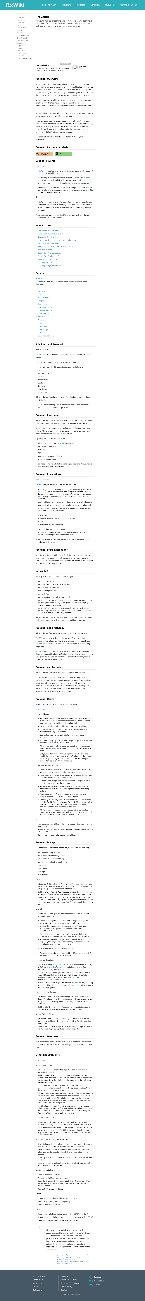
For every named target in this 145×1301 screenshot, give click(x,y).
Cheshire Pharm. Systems (48, 230)
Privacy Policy (66, 1286)
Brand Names (43, 297)
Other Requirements (46, 336)
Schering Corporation (46, 262)
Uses (40, 294)
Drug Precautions (45, 310)
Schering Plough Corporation (49, 266)
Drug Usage (42, 326)
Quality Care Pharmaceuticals (49, 253)
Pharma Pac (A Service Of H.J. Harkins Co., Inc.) (56, 246)
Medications (80, 5)
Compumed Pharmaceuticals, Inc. (51, 234)
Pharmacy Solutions (128, 5)
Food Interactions (45, 313)
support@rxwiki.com (52, 1249)
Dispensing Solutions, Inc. (48, 237)
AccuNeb (52, 967)
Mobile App (65, 1276)
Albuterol (39, 84)
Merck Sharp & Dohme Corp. (49, 243)
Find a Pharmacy (48, 5)
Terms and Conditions (70, 1283)
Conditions (95, 5)
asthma (81, 180)
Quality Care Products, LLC (48, 256)
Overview (41, 291)
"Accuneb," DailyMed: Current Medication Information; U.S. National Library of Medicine (73, 1262)
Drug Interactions (45, 307)
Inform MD (42, 317)
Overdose (41, 332)
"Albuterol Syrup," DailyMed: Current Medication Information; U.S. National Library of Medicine (74, 1258)
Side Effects (42, 304)
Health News (65, 5)
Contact (64, 1290)
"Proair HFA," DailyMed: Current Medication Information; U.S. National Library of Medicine (73, 1255)
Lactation (41, 323)
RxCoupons (110, 5)
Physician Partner (45, 250)
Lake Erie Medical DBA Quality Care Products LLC (57, 240)
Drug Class (42, 301)
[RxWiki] (15, 5)
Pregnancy (42, 320)
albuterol (45, 560)
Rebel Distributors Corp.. (48, 259)
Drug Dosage (43, 329)
